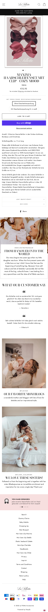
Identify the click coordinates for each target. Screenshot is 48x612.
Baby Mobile (24, 522)
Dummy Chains (24, 518)
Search (24, 514)
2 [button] (25, 70)
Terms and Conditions (24, 564)
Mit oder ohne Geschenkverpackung (24, 99)
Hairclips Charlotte (24, 545)
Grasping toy (24, 525)
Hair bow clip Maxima (24, 533)
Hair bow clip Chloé (24, 552)
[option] (24, 41)
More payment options (24, 128)
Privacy (24, 556)
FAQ (24, 579)
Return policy (24, 575)
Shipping (21, 91)
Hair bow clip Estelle (24, 537)
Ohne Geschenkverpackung (24, 103)
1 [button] (23, 70)
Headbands (24, 548)
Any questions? (24, 199)
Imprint (23, 560)
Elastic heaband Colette (24, 541)
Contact (24, 568)
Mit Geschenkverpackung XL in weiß (24, 109)
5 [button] (27, 506)
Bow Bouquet (24, 529)
